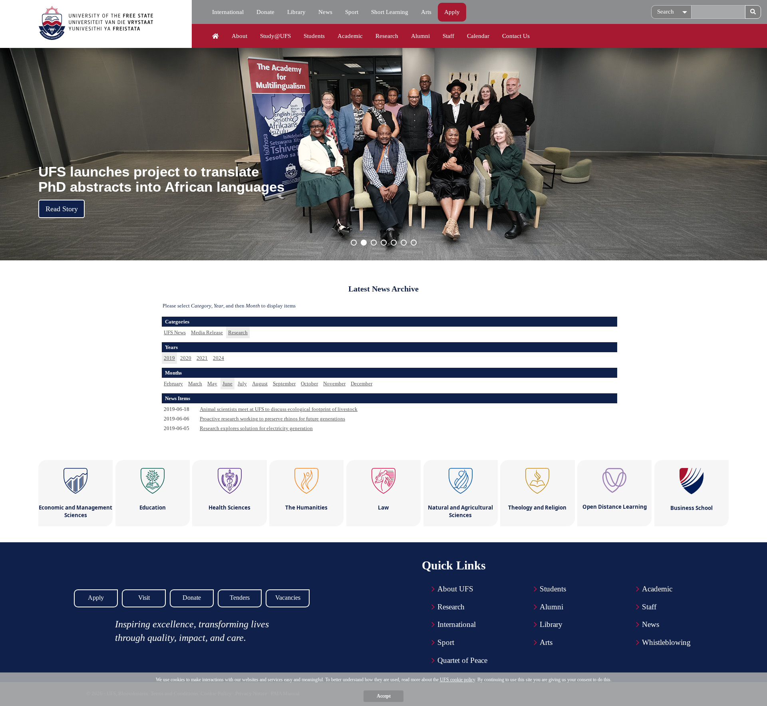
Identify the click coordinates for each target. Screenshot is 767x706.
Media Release (207, 332)
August (260, 384)
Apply (452, 12)
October (309, 384)
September (284, 384)
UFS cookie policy (457, 679)
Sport (351, 12)
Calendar (478, 36)
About (239, 36)
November (334, 384)
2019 (169, 358)
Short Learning (389, 12)
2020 (185, 358)
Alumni (420, 36)
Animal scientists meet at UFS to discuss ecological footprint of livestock (279, 409)
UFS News (175, 332)
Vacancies (287, 597)
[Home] (215, 36)
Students (314, 36)
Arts (426, 12)
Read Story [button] (62, 209)
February (173, 384)
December (361, 384)
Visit (144, 597)
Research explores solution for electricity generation (256, 428)
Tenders (240, 597)
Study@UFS (275, 36)
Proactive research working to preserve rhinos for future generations (272, 419)
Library (296, 12)
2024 (218, 358)
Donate (265, 12)
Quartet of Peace (462, 660)
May (212, 384)
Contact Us (516, 36)
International (228, 12)
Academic (350, 36)
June (227, 384)
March (195, 384)
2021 (202, 358)
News (325, 12)
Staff (448, 36)
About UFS (455, 589)
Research (387, 36)
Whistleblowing (666, 642)
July (242, 384)
